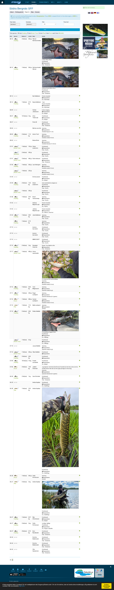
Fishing (34, 2)
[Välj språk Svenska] (89, 13)
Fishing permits (44, 2)
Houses (37, 12)
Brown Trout (34, 33)
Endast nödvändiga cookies (106, 585)
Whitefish (61, 33)
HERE (49, 16)
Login (66, 2)
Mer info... (22, 586)
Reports (27, 12)
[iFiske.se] (16, 2)
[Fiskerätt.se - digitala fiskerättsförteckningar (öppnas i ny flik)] (84, 573)
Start (27, 2)
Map (32, 12)
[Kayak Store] (95, 30)
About (59, 2)
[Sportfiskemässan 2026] (95, 43)
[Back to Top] (110, 566)
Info (52, 2)
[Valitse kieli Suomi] (98, 13)
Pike (44, 33)
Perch (50, 33)
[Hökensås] (95, 54)
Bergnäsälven (40, 16)
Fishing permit (19, 12)
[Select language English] (92, 13)
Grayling (24, 33)
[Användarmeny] (2, 2)
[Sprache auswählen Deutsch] (95, 13)
